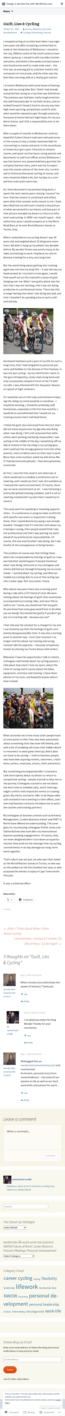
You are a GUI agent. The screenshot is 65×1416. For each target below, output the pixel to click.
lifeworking (36, 32)
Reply (27, 1001)
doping (36, 1279)
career (28, 29)
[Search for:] (59, 11)
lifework (37, 29)
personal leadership (44, 1304)
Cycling (26, 32)
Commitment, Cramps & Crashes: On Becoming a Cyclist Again (38, 941)
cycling (25, 1278)
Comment (50, 1155)
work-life (53, 1311)
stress (7, 1311)
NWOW (10, 1296)
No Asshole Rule (47, 1288)
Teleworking (18, 1311)
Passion (47, 32)
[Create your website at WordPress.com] (32, 4)
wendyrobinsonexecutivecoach (9, 993)
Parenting (23, 1296)
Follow (10, 1369)
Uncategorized (35, 1311)
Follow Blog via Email (17, 1342)
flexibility (49, 1278)
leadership (9, 1288)
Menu (6, 11)
